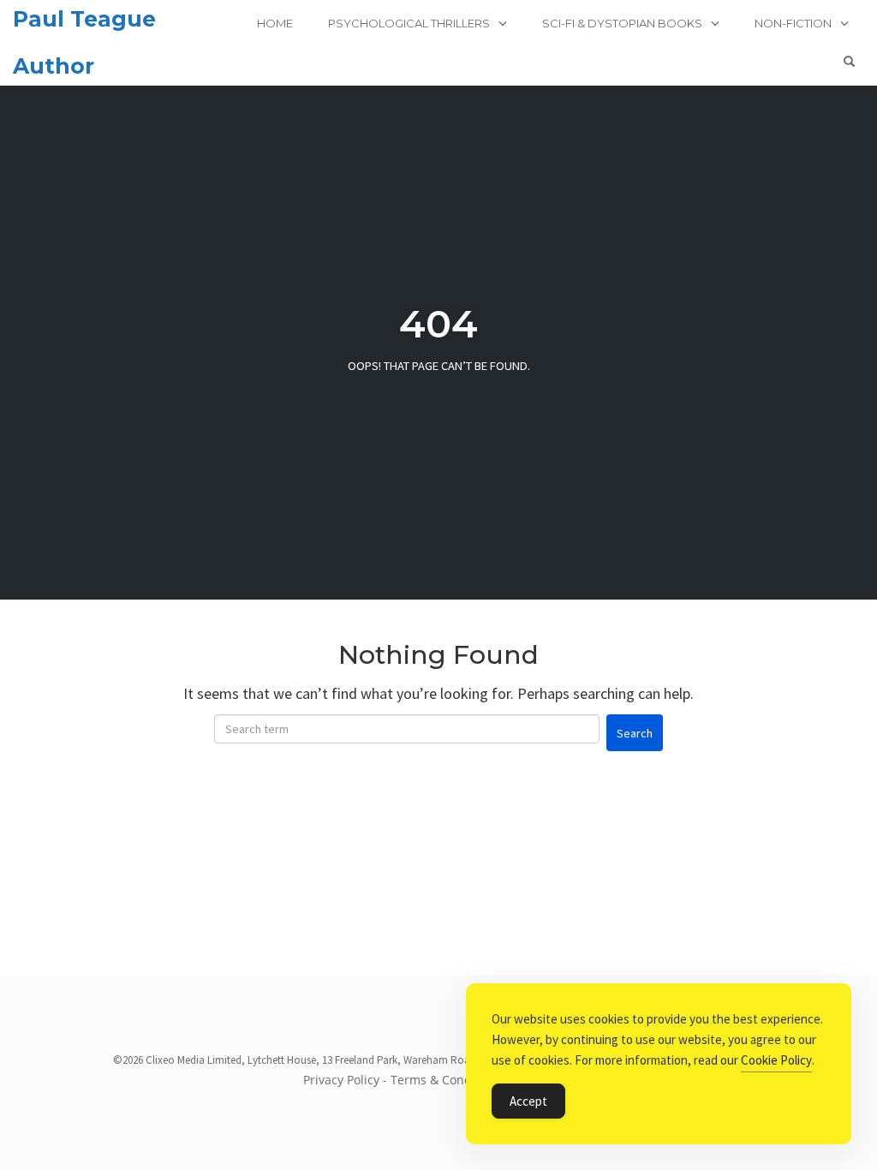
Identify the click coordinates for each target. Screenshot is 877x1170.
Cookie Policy (776, 1060)
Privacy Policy (341, 1080)
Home (275, 23)
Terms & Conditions (447, 1080)
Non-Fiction (793, 23)
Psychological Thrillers (409, 23)
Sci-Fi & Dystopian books (622, 23)
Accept (528, 1101)
